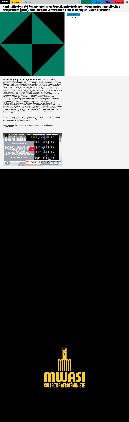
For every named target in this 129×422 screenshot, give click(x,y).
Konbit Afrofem (73, 14)
